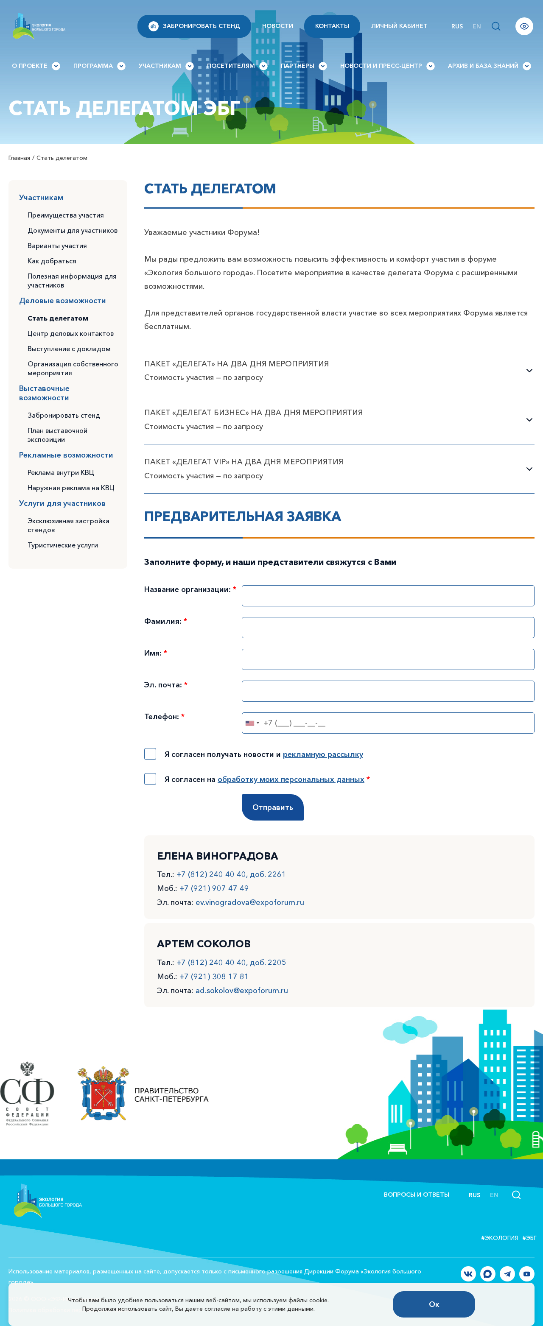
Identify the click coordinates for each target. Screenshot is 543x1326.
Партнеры (297, 66)
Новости (277, 26)
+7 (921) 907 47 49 (214, 888)
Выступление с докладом (69, 348)
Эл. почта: (166, 685)
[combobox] (252, 723)
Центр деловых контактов (71, 333)
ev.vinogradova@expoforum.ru (250, 902)
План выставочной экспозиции (57, 435)
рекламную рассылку (323, 754)
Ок (434, 1304)
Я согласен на (267, 779)
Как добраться (52, 261)
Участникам (160, 66)
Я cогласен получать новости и (264, 754)
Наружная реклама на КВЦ (71, 487)
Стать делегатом (58, 318)
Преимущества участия (66, 215)
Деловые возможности (62, 300)
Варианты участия (57, 245)
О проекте (30, 66)
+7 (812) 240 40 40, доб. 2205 (231, 962)
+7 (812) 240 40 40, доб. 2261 (231, 874)
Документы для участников (73, 230)
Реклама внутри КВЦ (61, 472)
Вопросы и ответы (416, 1194)
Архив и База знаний (483, 66)
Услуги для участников (62, 503)
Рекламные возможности (66, 455)
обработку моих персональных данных (291, 779)
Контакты (332, 26)
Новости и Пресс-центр (381, 66)
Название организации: (190, 589)
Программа (93, 66)
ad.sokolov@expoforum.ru (242, 990)
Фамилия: (165, 621)
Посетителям (231, 66)
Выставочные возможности (44, 393)
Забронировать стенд (201, 26)
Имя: (155, 653)
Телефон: (164, 716)
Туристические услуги (63, 545)
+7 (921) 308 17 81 (214, 976)
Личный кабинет (399, 26)
